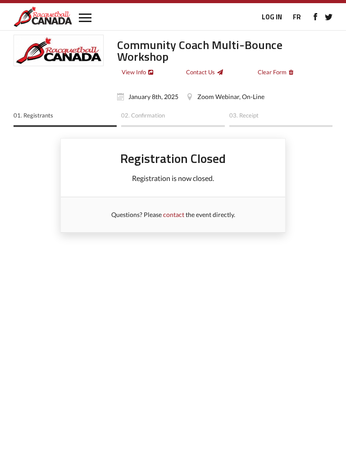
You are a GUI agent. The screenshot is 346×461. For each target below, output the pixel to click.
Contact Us (200, 72)
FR (297, 17)
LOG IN (272, 17)
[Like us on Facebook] (315, 16)
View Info (134, 72)
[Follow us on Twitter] (328, 16)
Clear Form (272, 72)
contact (173, 214)
